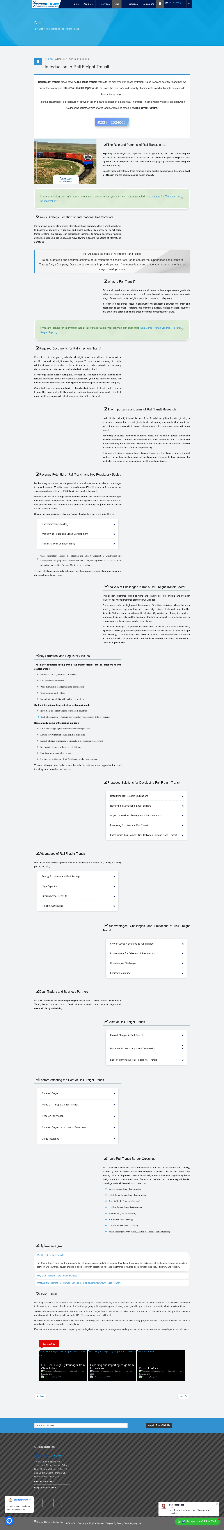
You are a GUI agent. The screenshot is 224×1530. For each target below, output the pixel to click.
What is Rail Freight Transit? (50, 1254)
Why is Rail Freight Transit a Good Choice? (57, 1275)
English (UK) (178, 2)
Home (76, 3)
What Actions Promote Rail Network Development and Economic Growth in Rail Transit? (79, 1282)
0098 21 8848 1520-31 (45, 1481)
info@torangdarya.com (45, 1487)
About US (88, 3)
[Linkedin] (57, 1503)
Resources (132, 3)
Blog (117, 3)
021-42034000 (113, 122)
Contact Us (148, 3)
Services (105, 3)
